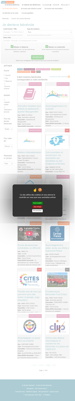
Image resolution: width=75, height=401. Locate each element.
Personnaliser (37, 211)
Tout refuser (37, 207)
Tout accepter (37, 203)
